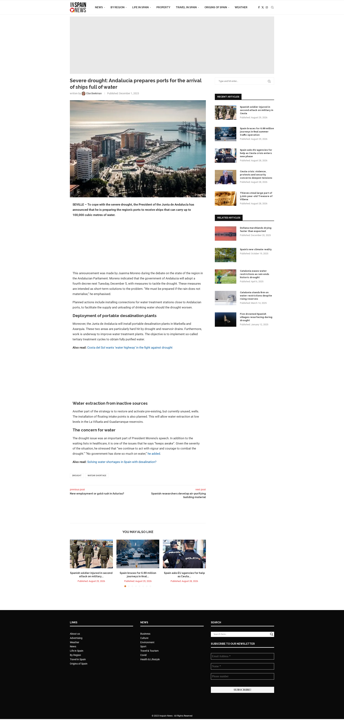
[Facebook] (259, 7)
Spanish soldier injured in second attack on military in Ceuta (256, 110)
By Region (118, 7)
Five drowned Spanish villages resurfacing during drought (256, 317)
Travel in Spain (186, 7)
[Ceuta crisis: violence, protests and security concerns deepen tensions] (225, 177)
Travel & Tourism (149, 650)
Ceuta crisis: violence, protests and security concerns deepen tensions (256, 174)
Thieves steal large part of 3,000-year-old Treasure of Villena (256, 196)
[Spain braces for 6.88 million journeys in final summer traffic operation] (137, 554)
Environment (147, 642)
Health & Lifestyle (150, 659)
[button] (75, 563)
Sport (143, 646)
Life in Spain (140, 7)
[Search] (272, 7)
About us (75, 633)
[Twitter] (262, 7)
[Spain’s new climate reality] (225, 255)
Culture (144, 638)
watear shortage (97, 475)
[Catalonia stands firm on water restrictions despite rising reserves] (225, 298)
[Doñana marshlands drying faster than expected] (225, 233)
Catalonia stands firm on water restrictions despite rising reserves (256, 295)
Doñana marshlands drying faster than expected (255, 229)
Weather (241, 7)
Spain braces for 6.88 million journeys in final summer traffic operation (257, 131)
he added (154, 453)
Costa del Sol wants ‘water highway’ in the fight (118, 347)
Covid (143, 655)
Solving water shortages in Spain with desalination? (121, 462)
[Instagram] (267, 7)
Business (145, 633)
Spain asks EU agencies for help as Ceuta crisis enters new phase (256, 153)
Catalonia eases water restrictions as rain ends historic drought (254, 274)
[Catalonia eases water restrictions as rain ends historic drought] (225, 276)
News (99, 7)
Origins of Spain (215, 7)
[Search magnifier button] (271, 634)
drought (167, 347)
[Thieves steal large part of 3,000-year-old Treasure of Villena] (225, 198)
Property (163, 7)
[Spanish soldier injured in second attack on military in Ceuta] (91, 554)
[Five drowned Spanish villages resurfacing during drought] (225, 319)
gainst (157, 347)
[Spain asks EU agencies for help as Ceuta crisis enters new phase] (184, 554)
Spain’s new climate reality (256, 249)
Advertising (76, 638)
